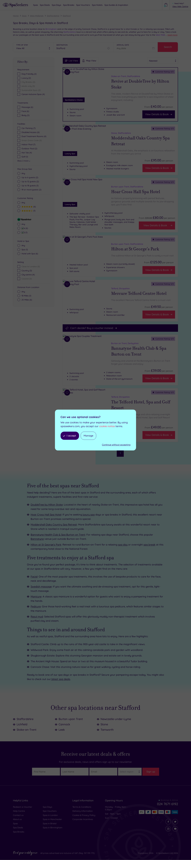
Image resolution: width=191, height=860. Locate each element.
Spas (24, 15)
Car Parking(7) (29, 128)
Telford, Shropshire (120, 288)
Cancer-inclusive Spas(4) (33, 94)
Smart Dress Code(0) (32, 140)
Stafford (67, 15)
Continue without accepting (116, 444)
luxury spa (88, 514)
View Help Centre (180, 6)
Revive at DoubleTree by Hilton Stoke (140, 84)
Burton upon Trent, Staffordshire (127, 186)
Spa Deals (18, 827)
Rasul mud (37, 616)
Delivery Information (82, 811)
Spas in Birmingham (52, 827)
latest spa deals (60, 679)
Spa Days (47, 807)
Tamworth (107, 729)
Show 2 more (22, 161)
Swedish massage (41, 586)
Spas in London (50, 815)
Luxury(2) (26, 78)
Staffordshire (53, 15)
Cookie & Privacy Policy (83, 815)
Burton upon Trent (71, 719)
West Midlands (36, 15)
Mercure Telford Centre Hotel (139, 294)
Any (23, 173)
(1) (30, 185)
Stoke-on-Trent (26, 729)
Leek (62, 729)
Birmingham (51, 29)
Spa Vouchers (49, 811)
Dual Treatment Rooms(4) (34, 136)
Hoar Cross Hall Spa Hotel (135, 192)
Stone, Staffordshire (121, 133)
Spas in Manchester (52, 819)
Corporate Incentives (82, 819)
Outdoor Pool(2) (29, 148)
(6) (27, 107)
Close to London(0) (31, 266)
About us (17, 819)
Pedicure (36, 606)
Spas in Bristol (49, 823)
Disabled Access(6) (31, 132)
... (171, 35)
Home (16, 15)
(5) (26, 115)
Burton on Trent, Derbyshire (125, 343)
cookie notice (107, 426)
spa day (123, 544)
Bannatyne (37, 538)
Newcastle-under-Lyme (116, 719)
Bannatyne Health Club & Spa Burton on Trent (138, 351)
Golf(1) (25, 156)
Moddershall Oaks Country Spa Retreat (140, 141)
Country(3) (27, 270)
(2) (30, 177)
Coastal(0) (27, 278)
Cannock (64, 724)
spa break (149, 544)
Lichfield (22, 724)
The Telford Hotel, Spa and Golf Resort (140, 405)
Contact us (18, 815)
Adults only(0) (28, 86)
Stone (104, 724)
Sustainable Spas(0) (31, 90)
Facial (34, 576)
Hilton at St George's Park (135, 249)
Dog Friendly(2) (29, 74)
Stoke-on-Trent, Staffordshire (125, 76)
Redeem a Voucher (22, 807)
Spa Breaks (18, 831)
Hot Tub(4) (27, 152)
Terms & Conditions (81, 807)
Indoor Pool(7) (28, 144)
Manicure (36, 596)
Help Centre (19, 811)
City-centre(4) (28, 274)
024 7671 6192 (167, 804)
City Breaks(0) (28, 82)
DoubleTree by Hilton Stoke (47, 504)
